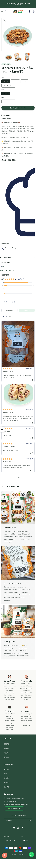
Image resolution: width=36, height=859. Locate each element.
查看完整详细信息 (6, 270)
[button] (6, 11)
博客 (5, 774)
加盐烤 (5, 93)
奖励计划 (6, 748)
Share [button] (4, 267)
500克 (15, 81)
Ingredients (5, 243)
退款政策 (6, 783)
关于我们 (6, 769)
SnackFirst (20, 854)
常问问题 (6, 744)
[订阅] (30, 820)
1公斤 (24, 81)
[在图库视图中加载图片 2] (18, 57)
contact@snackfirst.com (15, 798)
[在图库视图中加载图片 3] (27, 57)
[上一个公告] (3, 4)
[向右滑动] (34, 57)
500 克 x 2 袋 (8, 86)
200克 (5, 81)
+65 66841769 (11, 801)
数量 (2, 97)
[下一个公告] (32, 4)
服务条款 (6, 787)
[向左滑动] (2, 57)
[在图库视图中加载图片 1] (9, 57)
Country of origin (11, 248)
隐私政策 (6, 778)
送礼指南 (6, 757)
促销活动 (6, 753)
